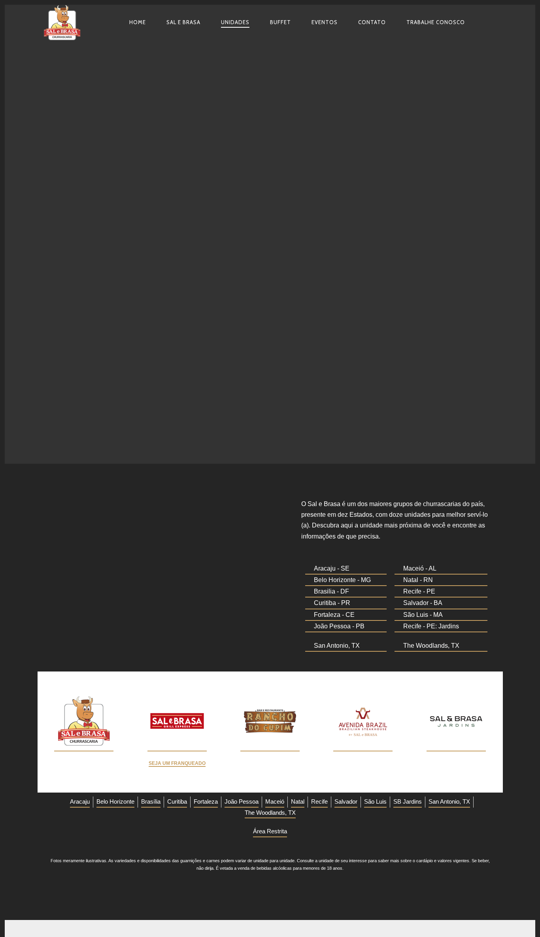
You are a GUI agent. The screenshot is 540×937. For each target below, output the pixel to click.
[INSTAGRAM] (481, 22)
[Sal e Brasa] (64, 23)
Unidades (235, 22)
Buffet (280, 22)
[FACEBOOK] (496, 22)
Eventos (325, 22)
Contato (372, 22)
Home (137, 22)
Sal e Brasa (183, 22)
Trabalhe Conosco (435, 22)
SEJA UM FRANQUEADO (177, 763)
